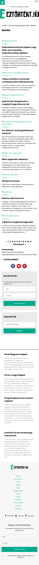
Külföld (18, 497)
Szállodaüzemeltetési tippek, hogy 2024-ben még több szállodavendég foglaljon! (19, 50)
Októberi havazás (11, 181)
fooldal (4, 25)
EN (36, 1)
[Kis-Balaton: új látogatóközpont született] (19, 123)
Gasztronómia (18, 503)
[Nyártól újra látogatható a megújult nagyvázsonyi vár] (19, 95)
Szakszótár (10, 316)
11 (30, 241)
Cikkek (18, 485)
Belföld (33, 25)
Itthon (18, 494)
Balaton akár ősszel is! (13, 198)
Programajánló (18, 491)
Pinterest (31, 516)
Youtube (21, 516)
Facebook (10, 516)
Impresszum (18, 479)
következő (18, 244)
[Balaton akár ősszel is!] (19, 192)
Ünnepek (18, 506)
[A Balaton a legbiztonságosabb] (19, 216)
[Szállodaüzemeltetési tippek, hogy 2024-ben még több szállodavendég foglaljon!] (19, 41)
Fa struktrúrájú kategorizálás (18, 25)
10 (28, 241)
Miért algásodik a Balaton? (15, 159)
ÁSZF (18, 482)
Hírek (18, 488)
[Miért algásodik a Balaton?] (19, 153)
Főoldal (18, 476)
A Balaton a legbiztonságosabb (17, 222)
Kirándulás (18, 500)
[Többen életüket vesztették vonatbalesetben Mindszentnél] (19, 73)
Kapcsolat (18, 509)
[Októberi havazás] (19, 175)
